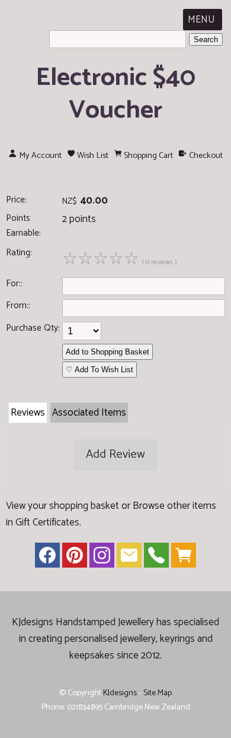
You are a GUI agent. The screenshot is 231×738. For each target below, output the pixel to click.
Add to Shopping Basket (107, 351)
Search (206, 39)
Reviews (28, 412)
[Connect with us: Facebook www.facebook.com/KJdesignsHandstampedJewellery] (47, 558)
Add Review (115, 454)
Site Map (157, 693)
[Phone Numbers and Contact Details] (156, 558)
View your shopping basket (62, 506)
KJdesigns (120, 693)
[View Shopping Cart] (183, 558)
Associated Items (89, 412)
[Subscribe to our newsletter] (129, 558)
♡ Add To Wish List (99, 369)
